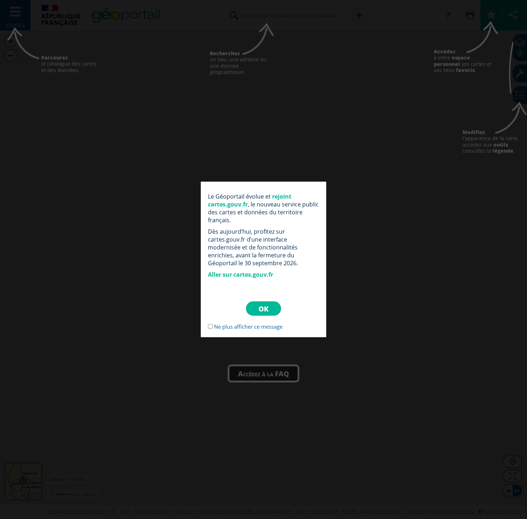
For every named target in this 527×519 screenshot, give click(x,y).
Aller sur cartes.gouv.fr (240, 274)
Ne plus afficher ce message (248, 326)
